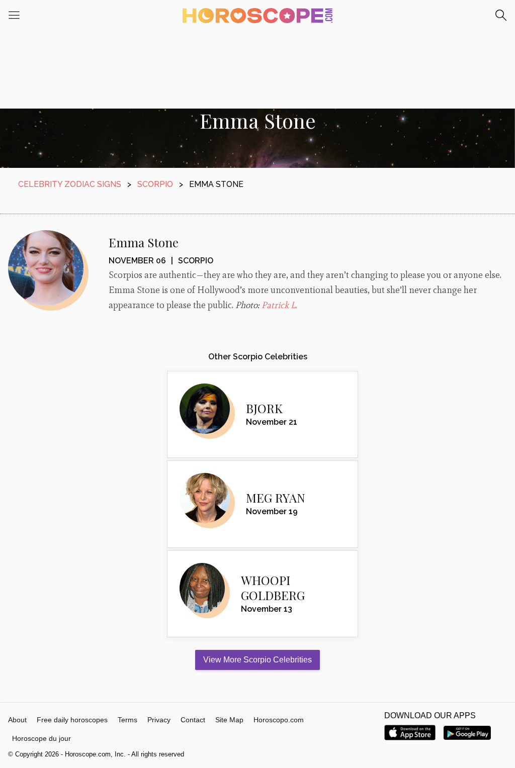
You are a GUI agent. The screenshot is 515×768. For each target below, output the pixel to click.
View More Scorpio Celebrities (257, 659)
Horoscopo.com (278, 720)
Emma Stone (144, 242)
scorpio (155, 184)
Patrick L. (279, 305)
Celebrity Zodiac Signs (69, 184)
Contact (193, 720)
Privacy (158, 720)
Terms (127, 720)
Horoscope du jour (41, 738)
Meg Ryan (275, 498)
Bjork (264, 408)
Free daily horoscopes (72, 720)
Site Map (229, 720)
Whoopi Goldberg (273, 587)
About (17, 720)
